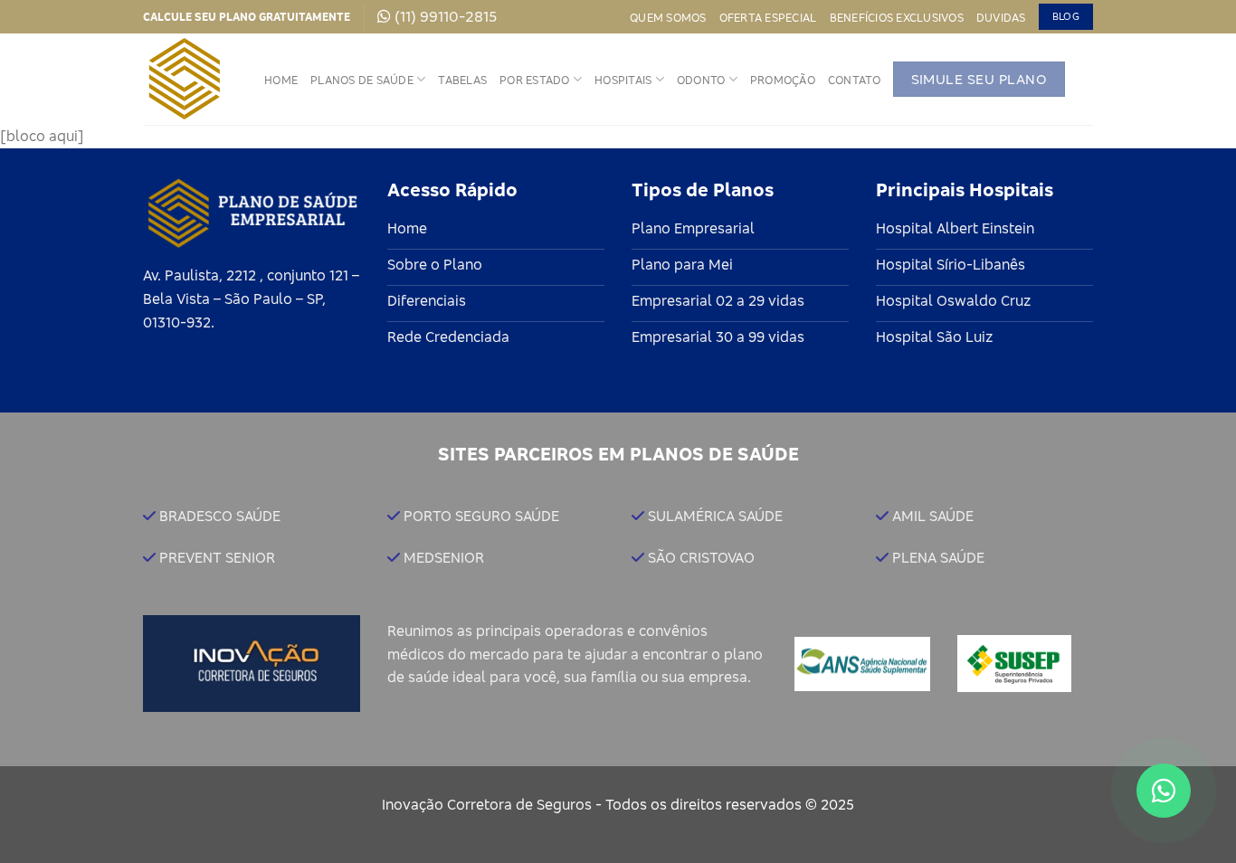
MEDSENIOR (444, 557)
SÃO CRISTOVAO (701, 557)
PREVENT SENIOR (217, 557)
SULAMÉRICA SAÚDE (715, 516)
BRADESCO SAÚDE (219, 516)
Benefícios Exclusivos (897, 17)
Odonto (701, 79)
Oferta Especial (768, 17)
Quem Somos (668, 17)
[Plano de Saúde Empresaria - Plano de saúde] (190, 79)
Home (281, 79)
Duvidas (1001, 17)
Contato (854, 79)
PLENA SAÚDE (938, 557)
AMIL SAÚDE (933, 516)
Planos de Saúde (362, 79)
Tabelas (462, 79)
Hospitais (622, 79)
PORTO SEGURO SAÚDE (481, 516)
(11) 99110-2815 (446, 16)
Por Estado (534, 79)
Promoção (782, 79)
